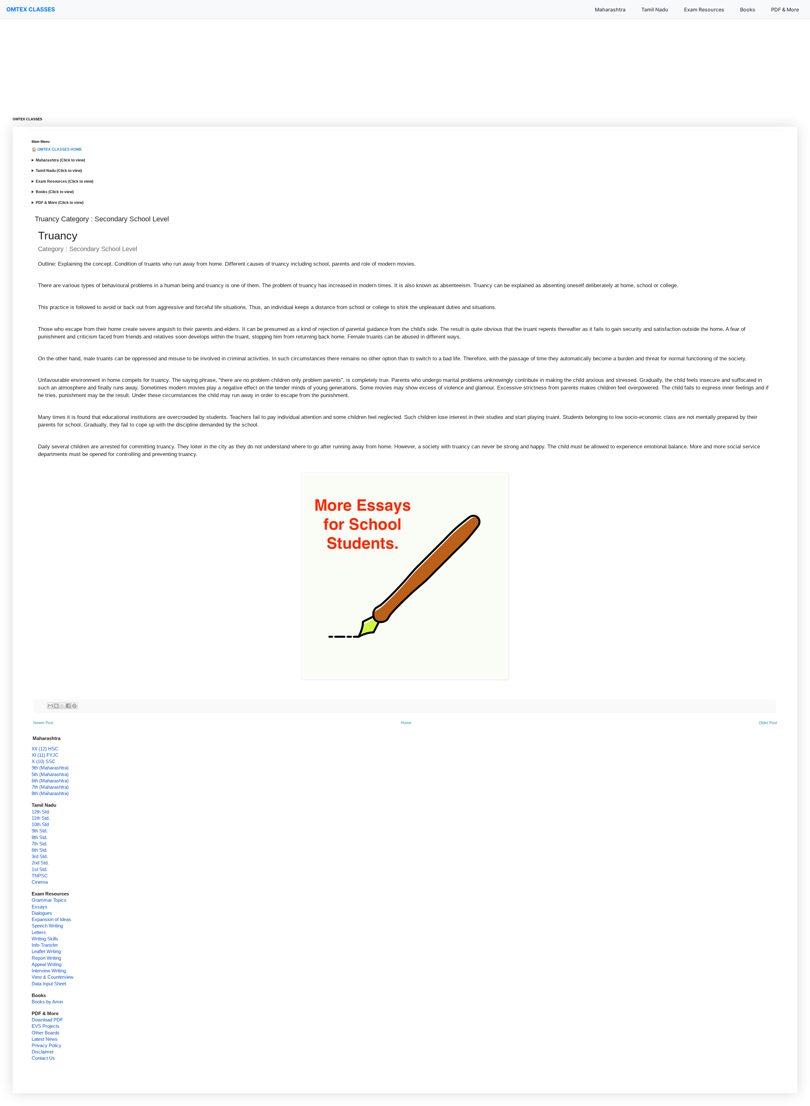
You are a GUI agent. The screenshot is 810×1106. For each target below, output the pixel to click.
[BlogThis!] (56, 706)
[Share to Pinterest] (74, 706)
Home (406, 723)
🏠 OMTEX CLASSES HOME (57, 149)
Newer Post (43, 723)
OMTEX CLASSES (30, 9)
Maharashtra (610, 9)
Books (747, 9)
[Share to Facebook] (68, 706)
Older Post (768, 723)
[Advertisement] (202, 63)
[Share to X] (62, 706)
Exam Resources (704, 9)
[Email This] (50, 706)
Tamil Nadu (654, 9)
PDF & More (785, 9)
